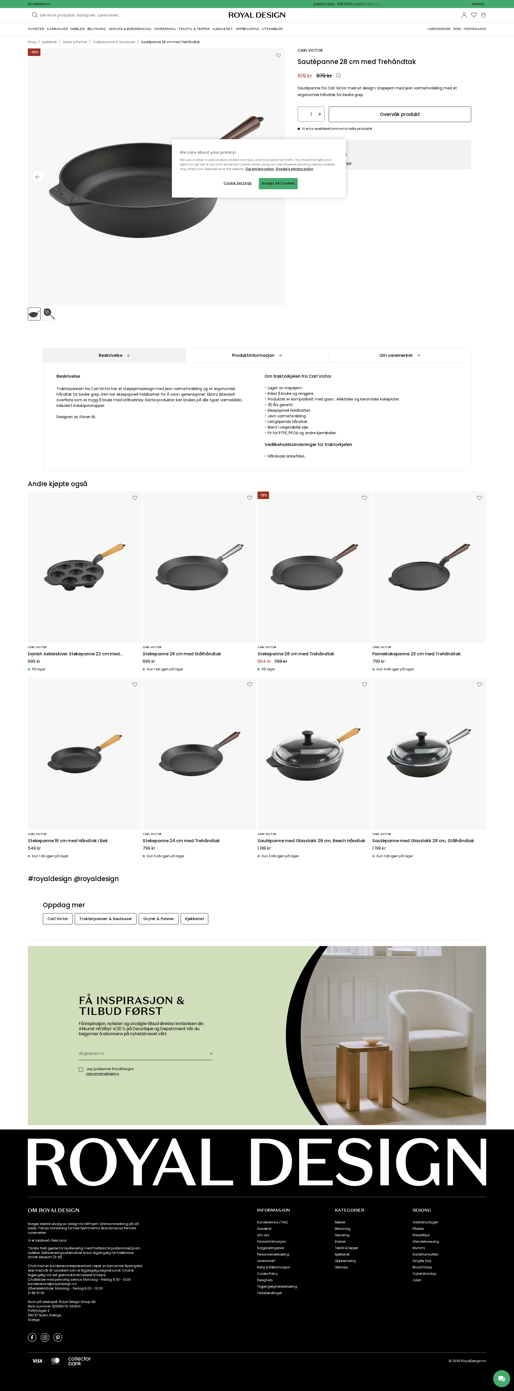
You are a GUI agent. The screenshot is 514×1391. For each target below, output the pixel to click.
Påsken (418, 1228)
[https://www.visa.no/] (37, 1360)
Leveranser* (266, 1261)
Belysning (343, 1228)
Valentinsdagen (426, 1222)
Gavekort (264, 1228)
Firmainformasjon (271, 1241)
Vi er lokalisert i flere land (47, 1240)
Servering (342, 1235)
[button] (479, 4)
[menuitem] (36, 29)
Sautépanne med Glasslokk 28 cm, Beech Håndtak (311, 841)
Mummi (419, 1248)
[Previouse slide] (37, 177)
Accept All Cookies (278, 183)
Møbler (340, 1222)
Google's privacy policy (294, 169)
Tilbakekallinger (269, 1293)
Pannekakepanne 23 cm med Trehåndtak (416, 654)
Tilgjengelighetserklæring (277, 1286)
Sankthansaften (426, 1254)
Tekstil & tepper (346, 1248)
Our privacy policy (259, 169)
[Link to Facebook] (32, 1337)
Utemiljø (341, 1267)
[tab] (114, 355)
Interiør (340, 1241)
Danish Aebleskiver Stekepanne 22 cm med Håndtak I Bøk (74, 654)
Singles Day (422, 1261)
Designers (265, 1280)
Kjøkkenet (342, 1254)
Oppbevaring (345, 1261)
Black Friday (422, 1267)
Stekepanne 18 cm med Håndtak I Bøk (68, 841)
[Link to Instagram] (45, 1337)
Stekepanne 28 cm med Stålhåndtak (182, 654)
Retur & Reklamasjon (273, 1267)
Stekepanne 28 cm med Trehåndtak (296, 654)
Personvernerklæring (273, 1254)
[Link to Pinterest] (58, 1337)
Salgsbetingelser (270, 1248)
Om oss (263, 1235)
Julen (417, 1280)
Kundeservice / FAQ (272, 1222)
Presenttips (421, 1235)
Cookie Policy (267, 1273)
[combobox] (479, 4)
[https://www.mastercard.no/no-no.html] (55, 1360)
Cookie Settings (238, 183)
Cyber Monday (424, 1273)
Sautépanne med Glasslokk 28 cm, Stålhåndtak (423, 841)
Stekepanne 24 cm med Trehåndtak (181, 841)
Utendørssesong (426, 1241)
